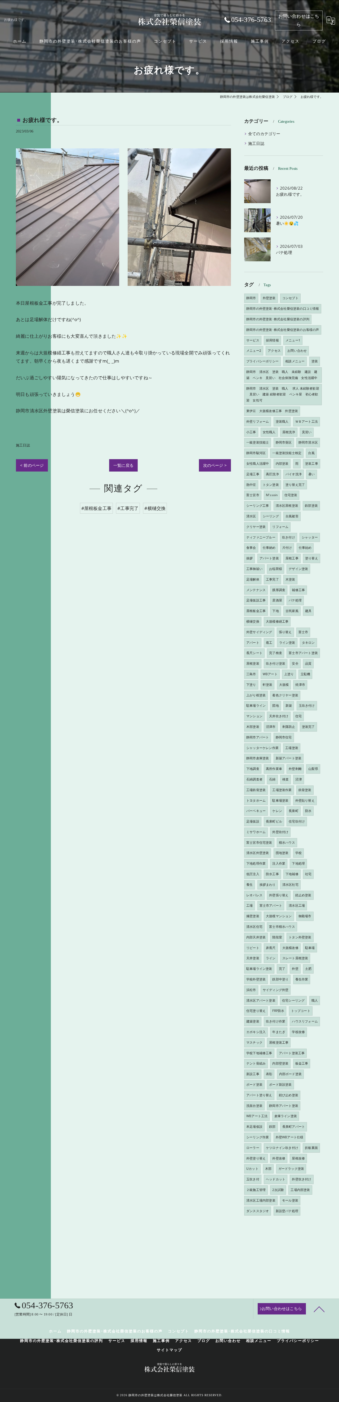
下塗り (251, 684)
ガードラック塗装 (291, 1168)
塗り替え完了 (295, 484)
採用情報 (272, 340)
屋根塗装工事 (278, 1042)
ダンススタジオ (257, 1211)
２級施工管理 (256, 1190)
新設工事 (252, 1074)
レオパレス (254, 895)
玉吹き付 (252, 1179)
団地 (275, 705)
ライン (271, 958)
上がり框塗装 (256, 695)
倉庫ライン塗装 (285, 1116)
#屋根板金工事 (96, 508)
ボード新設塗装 (280, 1084)
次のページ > (215, 465)
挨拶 (249, 558)
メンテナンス (256, 590)
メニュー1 (293, 340)
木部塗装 (252, 726)
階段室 (277, 937)
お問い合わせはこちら (298, 20)
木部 (268, 1168)
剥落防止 (288, 726)
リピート (252, 948)
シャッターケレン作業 (262, 748)
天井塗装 (252, 958)
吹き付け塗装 (275, 663)
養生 (249, 884)
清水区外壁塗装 (257, 853)
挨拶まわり (268, 884)
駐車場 (310, 948)
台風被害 (292, 516)
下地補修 (292, 874)
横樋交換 (252, 621)
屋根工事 (292, 558)
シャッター (310, 537)
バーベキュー (256, 811)
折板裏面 (311, 1147)
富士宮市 (252, 495)
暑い (311, 474)
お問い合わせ (297, 350)
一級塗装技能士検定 (286, 453)
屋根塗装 (252, 663)
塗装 (314, 361)
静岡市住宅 (284, 737)
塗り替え (311, 558)
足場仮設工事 (256, 600)
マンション (254, 716)
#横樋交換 (155, 508)
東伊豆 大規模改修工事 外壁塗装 (272, 411)
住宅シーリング (293, 1000)
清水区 (251, 516)
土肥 (308, 968)
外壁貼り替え (305, 800)
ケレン (277, 811)
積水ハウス (287, 842)
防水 (308, 811)
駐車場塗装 (280, 800)
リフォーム (280, 526)
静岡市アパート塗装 (283, 1105)
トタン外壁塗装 (300, 937)
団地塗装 (282, 853)
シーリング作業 (257, 1137)
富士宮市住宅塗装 (259, 842)
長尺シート (254, 653)
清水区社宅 (290, 884)
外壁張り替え (278, 895)
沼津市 (271, 726)
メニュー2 (253, 350)
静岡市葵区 (284, 442)
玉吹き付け (307, 705)
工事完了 (272, 579)
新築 (289, 705)
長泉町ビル (274, 821)
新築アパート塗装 (289, 758)
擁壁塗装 (252, 916)
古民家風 (292, 611)
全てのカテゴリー (264, 133)
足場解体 (252, 579)
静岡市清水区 (308, 442)
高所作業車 (274, 768)
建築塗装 (252, 1021)
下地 (275, 611)
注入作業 (278, 863)
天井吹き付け (278, 716)
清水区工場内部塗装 (260, 1200)
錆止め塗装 (303, 895)
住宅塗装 (290, 495)
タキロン (308, 642)
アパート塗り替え (259, 1095)
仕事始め (305, 547)
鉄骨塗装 (304, 790)
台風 (311, 453)
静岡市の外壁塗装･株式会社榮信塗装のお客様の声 (282, 329)
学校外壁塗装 (256, 979)
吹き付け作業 (275, 1021)
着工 (269, 642)
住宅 (298, 716)
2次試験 (278, 1190)
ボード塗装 (254, 1084)
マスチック (254, 1042)
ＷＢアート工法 (306, 421)
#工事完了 (128, 508)
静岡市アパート (257, 737)
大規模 (284, 684)
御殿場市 (304, 916)
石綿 (272, 779)
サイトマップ (169, 1350)
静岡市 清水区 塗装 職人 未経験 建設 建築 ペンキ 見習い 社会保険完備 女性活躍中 (281, 374)
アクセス (274, 350)
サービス (252, 340)
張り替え (285, 632)
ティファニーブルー (260, 537)
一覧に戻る (123, 465)
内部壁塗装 (280, 1063)
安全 (295, 663)
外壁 (295, 968)
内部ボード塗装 (290, 1074)
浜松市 (251, 990)
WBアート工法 (256, 1116)
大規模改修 (290, 948)
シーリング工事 (257, 505)
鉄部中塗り (280, 979)
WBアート (270, 674)
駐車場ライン (256, 705)
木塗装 (290, 579)
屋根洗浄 (288, 432)
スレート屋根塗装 (295, 958)
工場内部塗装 (300, 1190)
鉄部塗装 (311, 505)
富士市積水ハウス (282, 926)
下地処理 (298, 863)
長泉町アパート (293, 1126)
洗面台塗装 (254, 1105)
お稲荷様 (275, 569)
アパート (252, 642)
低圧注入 (252, 874)
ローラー (252, 1147)
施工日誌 (23, 445)
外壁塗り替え (256, 1158)
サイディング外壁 (276, 990)
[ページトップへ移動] (319, 1309)
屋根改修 (298, 1158)
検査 (285, 779)
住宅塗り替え (256, 1010)
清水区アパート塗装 (260, 1000)
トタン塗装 (271, 484)
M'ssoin (272, 495)
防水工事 (272, 874)
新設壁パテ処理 (287, 1211)
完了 (282, 968)
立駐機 (305, 674)
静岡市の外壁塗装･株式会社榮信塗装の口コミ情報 (282, 308)
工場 (249, 905)
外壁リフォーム (257, 421)
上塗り (289, 674)
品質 (308, 663)
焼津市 (300, 684)
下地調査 (252, 768)
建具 (308, 611)
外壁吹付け (280, 832)
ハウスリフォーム (305, 1021)
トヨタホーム (256, 800)
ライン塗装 (287, 642)
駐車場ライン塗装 (259, 968)
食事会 (251, 547)
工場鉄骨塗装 (256, 790)
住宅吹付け (297, 821)
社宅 (308, 874)
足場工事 (252, 474)
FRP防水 (278, 1010)
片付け (287, 547)
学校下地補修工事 (259, 1053)
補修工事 (298, 590)
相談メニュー (295, 361)
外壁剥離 (295, 768)
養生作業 (301, 979)
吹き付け (288, 537)
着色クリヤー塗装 (285, 695)
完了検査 (275, 653)
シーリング (271, 516)
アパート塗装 (269, 558)
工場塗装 (291, 748)
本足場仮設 (254, 1126)
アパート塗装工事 (292, 1053)
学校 (298, 853)
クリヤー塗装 (256, 526)
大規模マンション (279, 916)
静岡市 (251, 298)
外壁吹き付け (301, 1179)
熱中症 (251, 484)
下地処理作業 (256, 863)
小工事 (251, 432)
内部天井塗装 (256, 937)
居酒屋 (277, 600)
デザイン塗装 (298, 569)
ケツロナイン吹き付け (282, 1147)
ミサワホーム (256, 832)
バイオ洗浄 (294, 474)
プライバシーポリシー (262, 361)
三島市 (251, 674)
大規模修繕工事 (277, 621)
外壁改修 (278, 1158)
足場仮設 (252, 821)
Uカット (252, 1168)
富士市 (303, 632)
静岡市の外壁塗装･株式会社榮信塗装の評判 (277, 319)
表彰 (269, 1074)
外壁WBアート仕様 (290, 1137)
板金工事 (301, 1063)
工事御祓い (254, 569)
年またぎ (278, 1032)
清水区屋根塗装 (287, 505)
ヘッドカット (275, 1179)
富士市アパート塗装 (303, 653)
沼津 (298, 779)
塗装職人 (282, 421)
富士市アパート (271, 905)
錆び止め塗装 (288, 1095)
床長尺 (271, 948)
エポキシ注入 (256, 1032)
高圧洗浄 (272, 474)
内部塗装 (282, 463)
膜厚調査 (278, 590)
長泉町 (293, 811)
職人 (314, 1000)
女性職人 (269, 432)
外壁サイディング (259, 632)
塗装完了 (308, 726)
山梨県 (313, 768)
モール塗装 (290, 1200)
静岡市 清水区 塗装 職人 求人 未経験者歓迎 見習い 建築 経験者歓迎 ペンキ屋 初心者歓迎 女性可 (282, 394)
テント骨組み (256, 1063)
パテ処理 (295, 600)
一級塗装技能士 (257, 442)
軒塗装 (268, 684)
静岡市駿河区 (256, 453)
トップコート (300, 1010)
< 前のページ (32, 465)
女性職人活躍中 (257, 463)
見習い (307, 432)
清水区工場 (297, 905)
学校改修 (298, 1032)
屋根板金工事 (256, 611)
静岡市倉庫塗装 (257, 758)
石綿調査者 (254, 779)
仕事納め (269, 547)
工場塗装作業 (282, 790)
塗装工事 (311, 463)
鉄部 (272, 1126)
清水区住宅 (254, 926)
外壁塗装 (269, 298)
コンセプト (290, 298)
